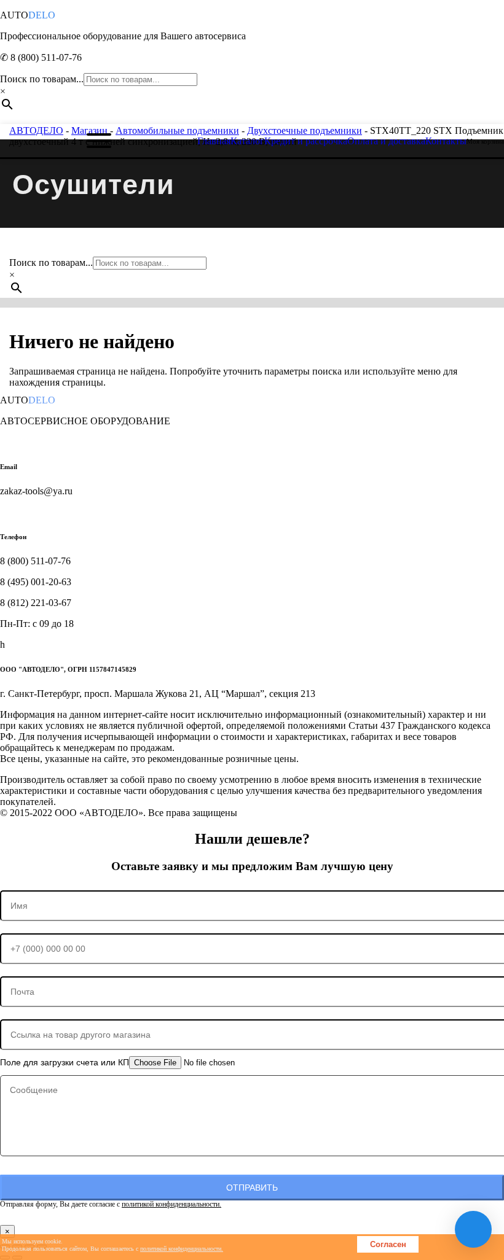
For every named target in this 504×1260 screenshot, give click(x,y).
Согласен (388, 1244)
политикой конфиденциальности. (171, 1204)
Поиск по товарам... (42, 79)
